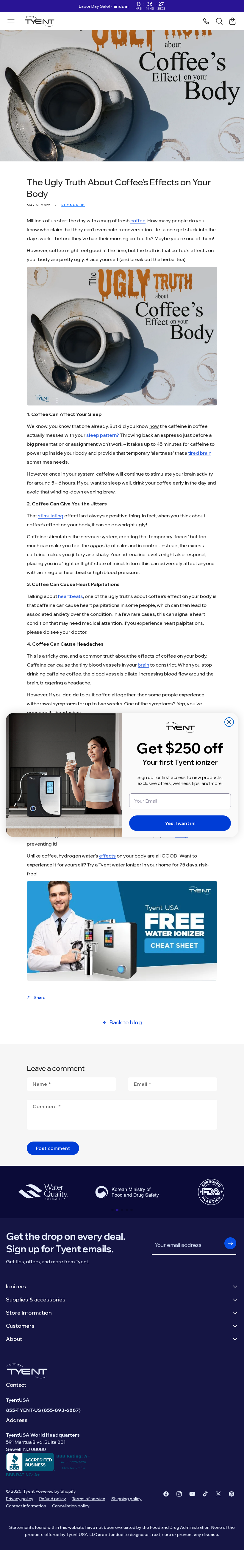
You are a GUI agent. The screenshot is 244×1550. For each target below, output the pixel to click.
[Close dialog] (229, 722)
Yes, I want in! (180, 823)
